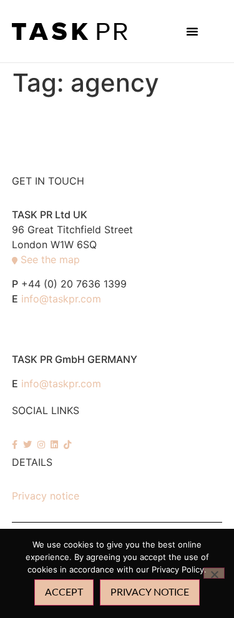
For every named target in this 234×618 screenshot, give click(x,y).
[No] (214, 573)
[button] (192, 31)
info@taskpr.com (61, 298)
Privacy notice (45, 496)
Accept (64, 592)
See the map (50, 259)
